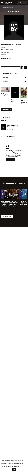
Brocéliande (15, 100)
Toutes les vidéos (7, 216)
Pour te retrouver (24, 101)
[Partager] (22, 67)
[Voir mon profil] (25, 2)
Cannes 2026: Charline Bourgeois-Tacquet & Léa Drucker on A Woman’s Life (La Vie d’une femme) (9, 203)
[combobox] (14, 77)
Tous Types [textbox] (5, 77)
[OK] (14, 469)
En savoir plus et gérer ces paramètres (10, 466)
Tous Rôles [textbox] (5, 81)
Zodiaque (4, 94)
